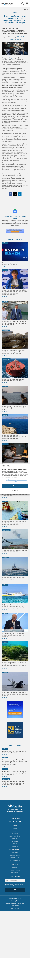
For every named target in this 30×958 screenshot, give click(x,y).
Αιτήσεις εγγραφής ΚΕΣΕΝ (15, 860)
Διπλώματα (15, 852)
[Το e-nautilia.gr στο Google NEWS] (15, 211)
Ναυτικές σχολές (15, 855)
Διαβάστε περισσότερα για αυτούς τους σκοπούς (16, 480)
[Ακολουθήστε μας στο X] (16, 821)
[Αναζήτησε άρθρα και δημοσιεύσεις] (22, 3)
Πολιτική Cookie (15, 901)
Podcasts (15, 846)
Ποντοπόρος (15, 841)
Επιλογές (15, 490)
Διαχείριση (20, 903)
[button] (27, 466)
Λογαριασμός (15, 872)
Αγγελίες (15, 867)
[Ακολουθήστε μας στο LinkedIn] (20, 821)
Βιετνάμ (4, 107)
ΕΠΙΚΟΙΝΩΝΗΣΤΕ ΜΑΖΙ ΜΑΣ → (15, 815)
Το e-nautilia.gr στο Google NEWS (15, 217)
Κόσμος (15, 13)
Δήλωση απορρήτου (11, 903)
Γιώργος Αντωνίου (15, 39)
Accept (15, 486)
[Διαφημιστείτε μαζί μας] (15, 231)
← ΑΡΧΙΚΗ (25, 10)
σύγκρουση (11, 58)
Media (15, 843)
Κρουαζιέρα (15, 838)
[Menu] (27, 3)
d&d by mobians (15, 908)
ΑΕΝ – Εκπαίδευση (15, 836)
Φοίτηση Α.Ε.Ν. (15, 857)
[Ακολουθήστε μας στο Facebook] (13, 821)
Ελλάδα (15, 828)
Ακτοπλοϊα (15, 833)
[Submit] (15, 890)
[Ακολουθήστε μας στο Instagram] (10, 821)
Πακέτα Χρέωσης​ (15, 870)
